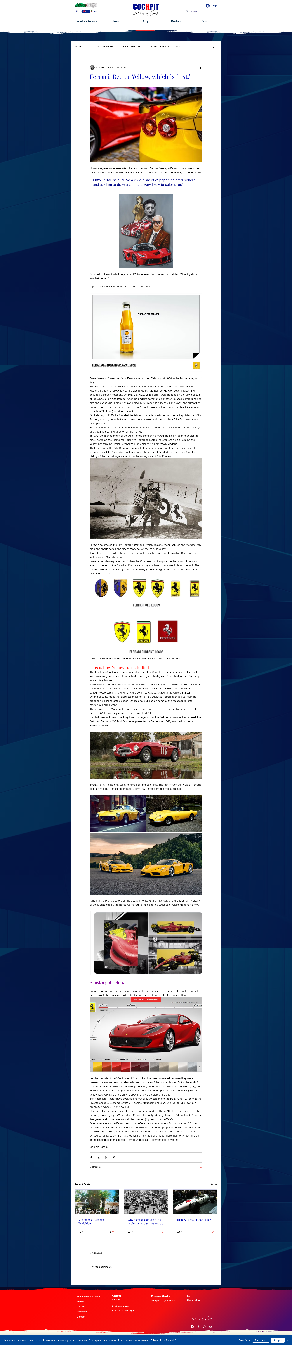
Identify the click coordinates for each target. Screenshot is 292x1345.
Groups (81, 1306)
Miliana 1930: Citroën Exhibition (91, 1221)
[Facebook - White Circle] (192, 1326)
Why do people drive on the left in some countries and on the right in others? (145, 1221)
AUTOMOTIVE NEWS (102, 46)
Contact (81, 1316)
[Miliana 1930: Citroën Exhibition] (97, 1202)
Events (80, 1301)
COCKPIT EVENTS (159, 46)
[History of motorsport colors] (195, 1202)
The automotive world (88, 1296)
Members (82, 1311)
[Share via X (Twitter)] (98, 1157)
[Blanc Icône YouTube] (210, 1326)
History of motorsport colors (194, 1219)
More (178, 46)
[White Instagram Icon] (204, 1326)
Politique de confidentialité (163, 1340)
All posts (79, 46)
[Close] (288, 1340)
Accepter (278, 1340)
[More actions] (200, 67)
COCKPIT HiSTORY (131, 46)
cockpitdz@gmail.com (163, 1300)
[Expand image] (118, 813)
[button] (213, 46)
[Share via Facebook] (91, 1157)
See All (214, 1184)
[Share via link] (113, 1157)
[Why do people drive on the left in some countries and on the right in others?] (146, 1202)
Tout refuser (261, 1340)
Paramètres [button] (244, 1340)
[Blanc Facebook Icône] (198, 1326)
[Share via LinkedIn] (106, 1157)
